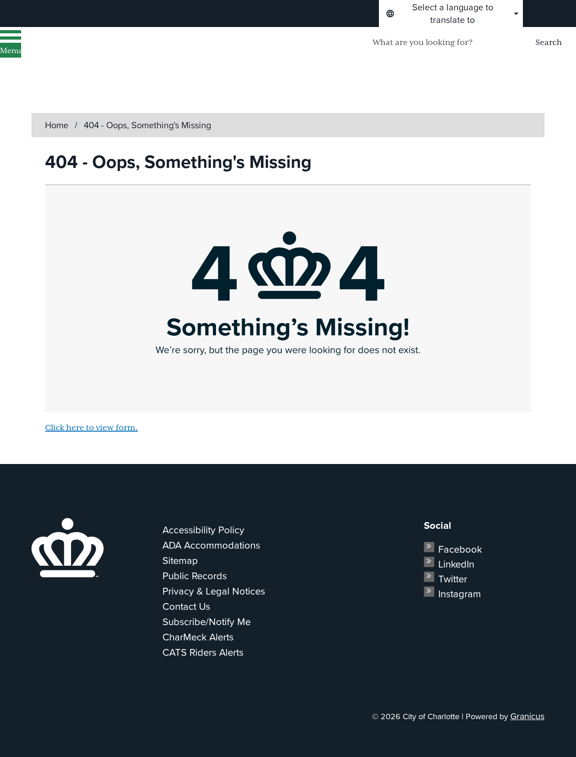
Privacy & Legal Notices (213, 591)
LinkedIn (456, 564)
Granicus (527, 716)
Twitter (452, 579)
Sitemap (180, 560)
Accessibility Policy (203, 530)
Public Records (194, 575)
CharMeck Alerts (198, 637)
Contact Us (186, 606)
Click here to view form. (91, 428)
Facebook (460, 549)
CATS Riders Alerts (202, 652)
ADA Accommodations (211, 545)
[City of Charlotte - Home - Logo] (115, 54)
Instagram (459, 593)
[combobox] (451, 13)
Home (56, 125)
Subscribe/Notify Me (206, 621)
